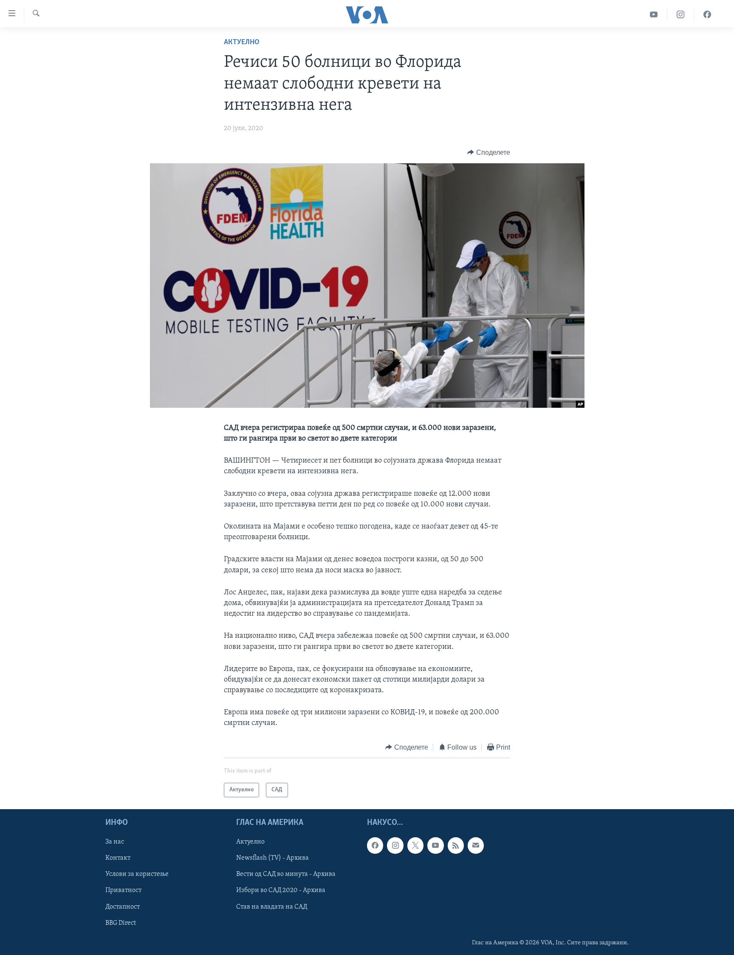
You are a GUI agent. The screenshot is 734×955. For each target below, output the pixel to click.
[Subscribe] (476, 846)
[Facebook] (707, 14)
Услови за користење (137, 874)
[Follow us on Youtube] (435, 846)
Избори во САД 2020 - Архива (280, 890)
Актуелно (242, 42)
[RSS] (456, 846)
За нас (114, 842)
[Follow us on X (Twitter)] (415, 846)
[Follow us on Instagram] (395, 846)
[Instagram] (680, 14)
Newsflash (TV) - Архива (272, 858)
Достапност (122, 907)
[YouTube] (654, 14)
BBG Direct (120, 923)
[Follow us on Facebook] (375, 846)
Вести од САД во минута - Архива (286, 874)
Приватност (123, 890)
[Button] (488, 152)
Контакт (117, 858)
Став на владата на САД (271, 907)
